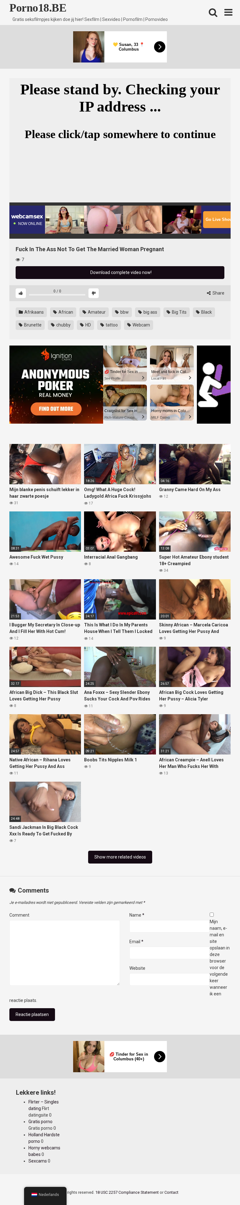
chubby (63, 324)
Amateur (96, 312)
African (65, 312)
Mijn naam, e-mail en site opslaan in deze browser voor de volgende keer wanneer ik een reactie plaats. (119, 961)
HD (87, 324)
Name (136, 915)
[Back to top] (219, 1186)
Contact (171, 1192)
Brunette (32, 324)
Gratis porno (40, 1121)
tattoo (111, 324)
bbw (124, 312)
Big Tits (179, 312)
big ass (149, 312)
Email (136, 941)
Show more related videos (120, 856)
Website (137, 968)
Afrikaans (33, 312)
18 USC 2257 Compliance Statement (127, 1192)
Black (206, 312)
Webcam (141, 324)
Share (218, 293)
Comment (19, 915)
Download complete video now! (120, 272)
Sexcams (37, 1160)
